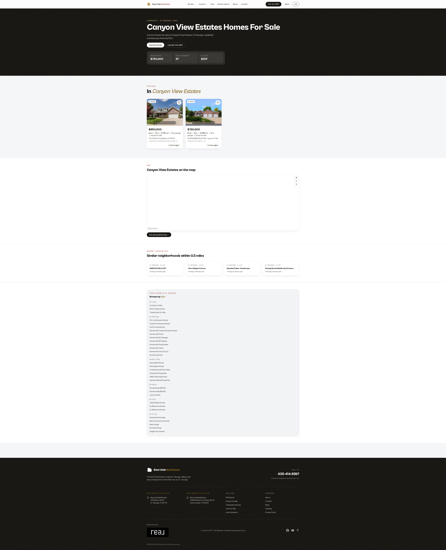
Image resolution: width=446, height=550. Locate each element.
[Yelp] (297, 530)
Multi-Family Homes (157, 309)
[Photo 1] (155, 122)
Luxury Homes (155, 395)
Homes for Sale (232, 501)
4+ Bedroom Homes (157, 406)
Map (212, 4)
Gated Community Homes (160, 323)
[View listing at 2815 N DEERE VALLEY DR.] (204, 112)
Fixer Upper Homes (157, 366)
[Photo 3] (161, 122)
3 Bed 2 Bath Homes (157, 403)
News (267, 505)
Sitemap (268, 508)
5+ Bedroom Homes (157, 410)
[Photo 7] (172, 122)
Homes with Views (156, 348)
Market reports (223, 4)
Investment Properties (158, 373)
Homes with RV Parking (158, 341)
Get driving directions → (159, 235)
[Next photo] (180, 112)
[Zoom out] (296, 181)
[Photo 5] (166, 122)
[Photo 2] (158, 122)
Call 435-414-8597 (175, 45)
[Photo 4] (163, 122)
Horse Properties (156, 355)
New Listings (154, 424)
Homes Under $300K (158, 388)
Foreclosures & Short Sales (160, 370)
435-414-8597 (273, 4)
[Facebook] (287, 530)
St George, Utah (169, 20)
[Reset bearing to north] (296, 184)
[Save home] (179, 102)
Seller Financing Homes (158, 377)
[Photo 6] (169, 122)
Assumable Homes (157, 363)
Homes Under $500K (158, 391)
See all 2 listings (155, 45)
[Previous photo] (150, 112)
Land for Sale (231, 508)
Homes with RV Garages (159, 337)
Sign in (287, 4)
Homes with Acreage (157, 417)
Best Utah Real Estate (159, 544)
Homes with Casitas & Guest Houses (163, 330)
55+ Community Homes (159, 320)
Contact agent (174, 145)
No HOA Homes (156, 428)
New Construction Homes (159, 421)
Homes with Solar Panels (159, 344)
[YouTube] (292, 530)
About (235, 4)
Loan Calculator (232, 512)
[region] (223, 203)
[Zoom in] (296, 177)
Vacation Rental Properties (160, 380)
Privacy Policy (270, 512)
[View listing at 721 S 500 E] (165, 112)
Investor (202, 4)
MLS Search (230, 497)
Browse (191, 4)
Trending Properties (233, 505)
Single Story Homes (157, 431)
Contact (244, 4)
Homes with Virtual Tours (159, 351)
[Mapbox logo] (153, 228)
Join (295, 4)
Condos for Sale (156, 305)
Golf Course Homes (157, 327)
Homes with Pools (156, 334)
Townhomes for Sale (157, 312)
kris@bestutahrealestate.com (288, 478)
